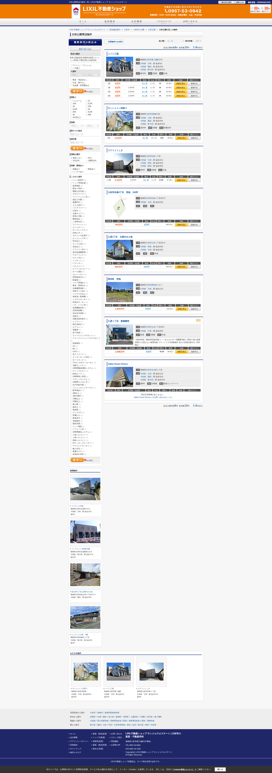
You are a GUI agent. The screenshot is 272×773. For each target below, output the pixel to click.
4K (74, 115)
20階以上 (78, 401)
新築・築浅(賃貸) (100, 734)
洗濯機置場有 (79, 288)
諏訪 (149, 67)
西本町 (154, 285)
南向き (77, 407)
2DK (89, 106)
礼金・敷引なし (79, 83)
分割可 (77, 211)
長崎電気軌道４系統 (137, 721)
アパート (76, 65)
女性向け (77, 247)
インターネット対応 (82, 357)
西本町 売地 (114, 279)
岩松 (149, 163)
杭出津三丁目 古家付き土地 (82, 592)
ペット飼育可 (79, 180)
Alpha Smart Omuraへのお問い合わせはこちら (153, 397)
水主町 (154, 370)
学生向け (77, 241)
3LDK (90, 112)
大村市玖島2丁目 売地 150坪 (123, 192)
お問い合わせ (116, 734)
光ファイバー (79, 354)
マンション (87, 65)
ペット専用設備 (80, 183)
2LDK (75, 109)
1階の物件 (78, 396)
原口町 (150, 717)
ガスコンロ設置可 (81, 235)
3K (89, 109)
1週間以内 (92, 160)
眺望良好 (77, 219)
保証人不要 (78, 200)
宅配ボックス (79, 365)
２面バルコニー (80, 435)
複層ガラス (78, 451)
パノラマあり (78, 172)
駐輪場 (77, 280)
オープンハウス (80, 230)
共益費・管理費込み (81, 85)
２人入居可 (78, 205)
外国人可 (77, 233)
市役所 (153, 725)
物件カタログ (75, 752)
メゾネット (78, 261)
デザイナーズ (79, 194)
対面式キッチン (80, 302)
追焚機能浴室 (79, 308)
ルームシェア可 (80, 238)
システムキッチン (81, 299)
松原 (134, 725)
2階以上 (77, 393)
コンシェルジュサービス (84, 388)
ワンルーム (77, 101)
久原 (153, 243)
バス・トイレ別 (80, 305)
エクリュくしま (115, 150)
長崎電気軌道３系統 (118, 721)
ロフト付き (78, 258)
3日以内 (76, 160)
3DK (74, 112)
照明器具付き (79, 277)
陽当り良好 (78, 188)
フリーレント (79, 224)
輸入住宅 (77, 449)
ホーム (73, 734)
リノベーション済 (81, 197)
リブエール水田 (77, 506)
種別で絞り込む (85, 49)
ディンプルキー (80, 371)
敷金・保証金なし (80, 80)
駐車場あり (78, 390)
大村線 (143, 63)
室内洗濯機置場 (80, 252)
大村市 (148, 60)
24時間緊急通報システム (84, 368)
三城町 (142, 717)
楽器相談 (77, 186)
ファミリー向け (80, 249)
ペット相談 (78, 426)
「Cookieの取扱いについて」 (183, 769)
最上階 (77, 404)
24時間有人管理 (80, 376)
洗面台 (77, 316)
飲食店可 (77, 418)
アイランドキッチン (82, 446)
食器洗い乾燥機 (80, 296)
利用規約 (73, 745)
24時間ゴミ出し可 (81, 382)
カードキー (78, 227)
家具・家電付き (80, 285)
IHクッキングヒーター (83, 443)
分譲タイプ (78, 213)
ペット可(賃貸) (99, 737)
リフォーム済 (79, 429)
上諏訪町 (134, 717)
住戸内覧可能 (79, 385)
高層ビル (77, 415)
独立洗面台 (78, 324)
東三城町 (155, 60)
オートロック (79, 360)
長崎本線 (150, 721)
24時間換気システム (82, 432)
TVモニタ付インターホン (84, 363)
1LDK (90, 103)
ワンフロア (78, 412)
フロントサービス (81, 379)
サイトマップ (75, 749)
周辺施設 (114, 741)
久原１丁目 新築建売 (118, 321)
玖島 (153, 156)
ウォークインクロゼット (84, 335)
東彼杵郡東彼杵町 (112, 713)
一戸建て (76, 68)
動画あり (91, 169)
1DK (74, 103)
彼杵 (147, 725)
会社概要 (73, 737)
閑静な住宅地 (79, 191)
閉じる (220, 769)
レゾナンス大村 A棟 (80, 635)
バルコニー (78, 266)
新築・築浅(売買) (100, 745)
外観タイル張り (80, 291)
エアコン (77, 327)
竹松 (110, 725)
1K (89, 101)
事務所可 (77, 202)
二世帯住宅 (78, 222)
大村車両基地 (119, 725)
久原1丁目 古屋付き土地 (120, 237)
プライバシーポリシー (79, 741)
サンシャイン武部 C (117, 108)
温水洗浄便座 (79, 313)
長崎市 (100, 713)
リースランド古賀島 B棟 (81, 549)
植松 (105, 717)
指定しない (77, 158)
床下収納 (77, 333)
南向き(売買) (98, 749)
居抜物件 (77, 421)
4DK (89, 115)
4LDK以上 (77, 117)
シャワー (77, 321)
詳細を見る (180, 83)
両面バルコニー (80, 440)
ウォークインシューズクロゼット (85, 339)
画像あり (76, 169)
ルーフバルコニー (81, 269)
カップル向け (79, 244)
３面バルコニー (80, 437)
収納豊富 (77, 343)
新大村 (150, 69)
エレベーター (79, 274)
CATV (76, 351)
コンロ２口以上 (80, 294)
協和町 (118, 717)
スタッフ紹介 (116, 737)
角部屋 (77, 410)
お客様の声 (115, 745)
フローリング (79, 255)
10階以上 (78, 399)
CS (75, 346)
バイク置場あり (80, 283)
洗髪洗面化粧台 (80, 319)
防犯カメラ (78, 374)
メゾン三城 (113, 54)
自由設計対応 (79, 454)
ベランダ (77, 263)
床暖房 (77, 330)
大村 (149, 63)
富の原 (111, 717)
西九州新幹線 (102, 721)
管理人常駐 (78, 216)
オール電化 (78, 272)
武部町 (154, 114)
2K (74, 106)
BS (75, 349)
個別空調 (77, 424)
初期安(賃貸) (98, 741)
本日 (90, 158)
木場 (99, 717)
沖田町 (126, 717)
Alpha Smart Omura (118, 364)
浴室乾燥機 (78, 310)
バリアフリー (79, 208)
